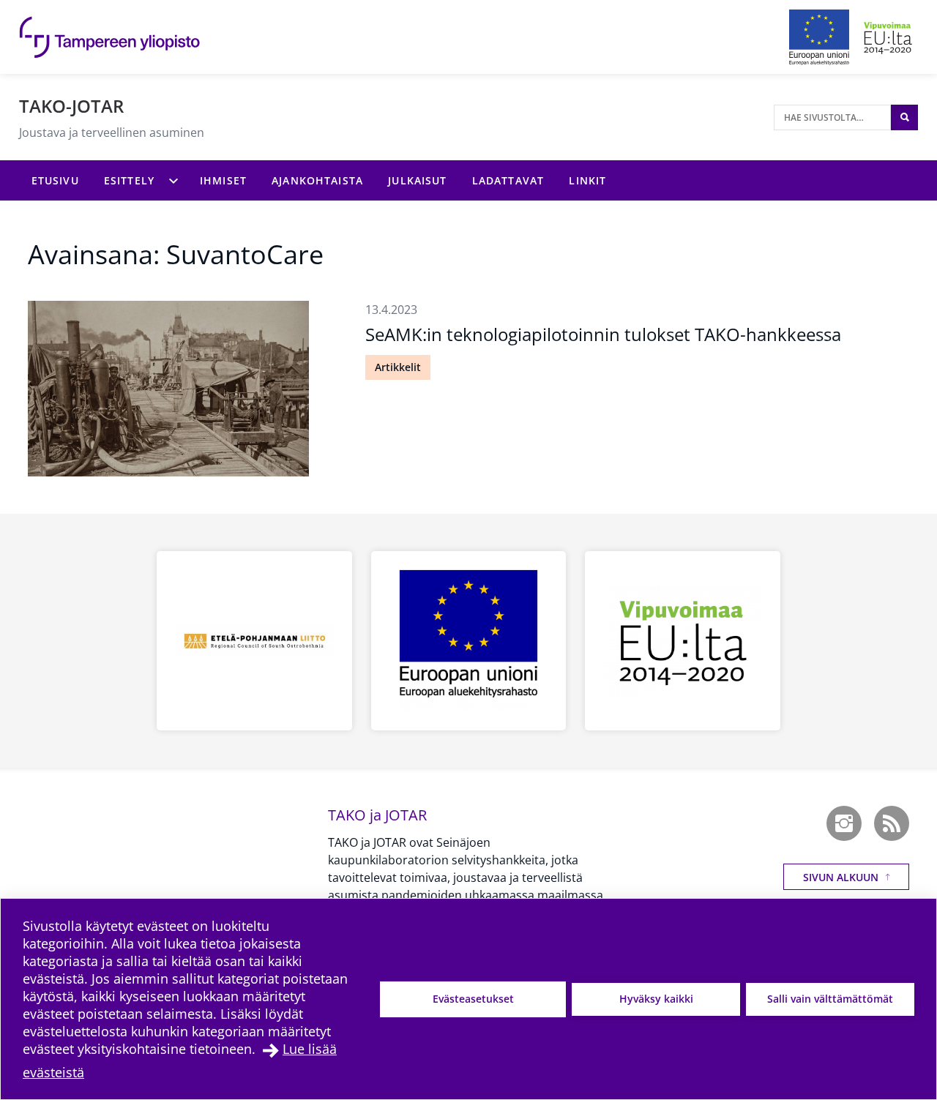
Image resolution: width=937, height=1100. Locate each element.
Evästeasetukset (473, 999)
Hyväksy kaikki (656, 999)
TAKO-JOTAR (71, 106)
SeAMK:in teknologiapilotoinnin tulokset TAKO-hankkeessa (603, 334)
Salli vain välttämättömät (830, 999)
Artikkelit (398, 367)
